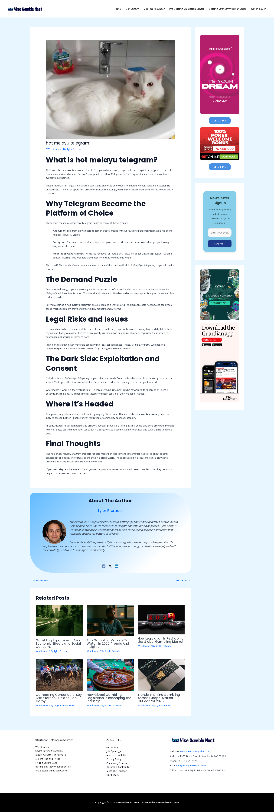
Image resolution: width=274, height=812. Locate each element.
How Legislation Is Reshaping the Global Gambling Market (161, 640)
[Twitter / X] (110, 566)
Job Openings (113, 751)
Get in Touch (113, 747)
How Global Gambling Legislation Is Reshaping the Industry (109, 697)
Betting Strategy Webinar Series (53, 766)
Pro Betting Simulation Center (51, 770)
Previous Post (39, 580)
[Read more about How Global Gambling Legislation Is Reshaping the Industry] (110, 674)
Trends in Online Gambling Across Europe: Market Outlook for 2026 (159, 697)
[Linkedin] (116, 566)
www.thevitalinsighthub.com (195, 751)
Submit (219, 243)
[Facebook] (103, 566)
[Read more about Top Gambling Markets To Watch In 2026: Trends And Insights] (110, 620)
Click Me (219, 120)
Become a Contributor (118, 766)
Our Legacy (112, 774)
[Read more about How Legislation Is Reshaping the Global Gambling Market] (161, 619)
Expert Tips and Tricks (47, 758)
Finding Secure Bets (46, 762)
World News (54, 149)
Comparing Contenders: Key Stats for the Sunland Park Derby (59, 697)
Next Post (183, 580)
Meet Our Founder (116, 770)
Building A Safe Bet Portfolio (50, 754)
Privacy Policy (113, 759)
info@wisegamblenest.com (191, 765)
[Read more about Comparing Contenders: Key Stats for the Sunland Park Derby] (59, 674)
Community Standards (118, 763)
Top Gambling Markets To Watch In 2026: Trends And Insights (108, 643)
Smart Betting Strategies (49, 750)
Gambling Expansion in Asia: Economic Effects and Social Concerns (58, 643)
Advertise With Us (116, 755)
